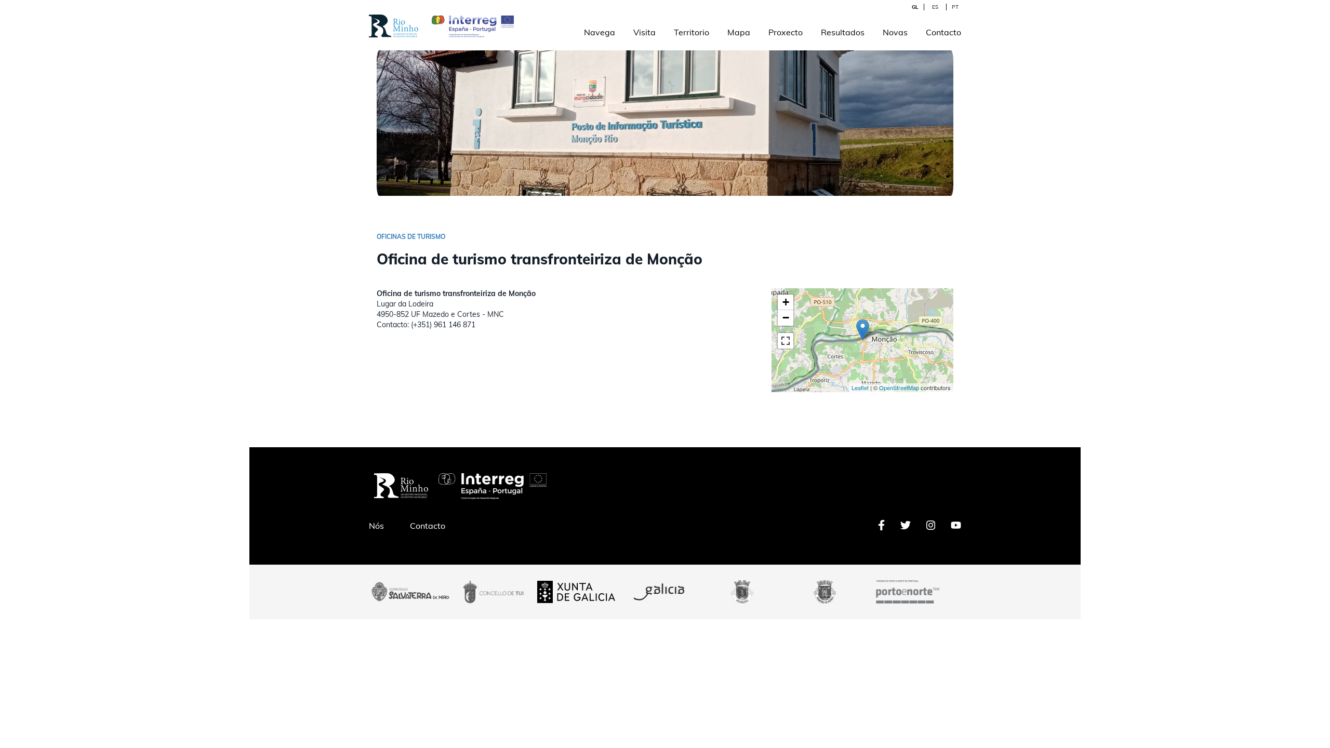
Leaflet (860, 387)
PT (955, 7)
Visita (644, 32)
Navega (599, 32)
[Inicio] (393, 20)
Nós (376, 525)
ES (935, 7)
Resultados (842, 32)
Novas (895, 32)
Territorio (691, 32)
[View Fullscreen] (785, 341)
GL (915, 7)
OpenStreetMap (899, 387)
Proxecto (785, 32)
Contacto (943, 32)
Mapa (738, 32)
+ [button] (785, 302)
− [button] (785, 317)
